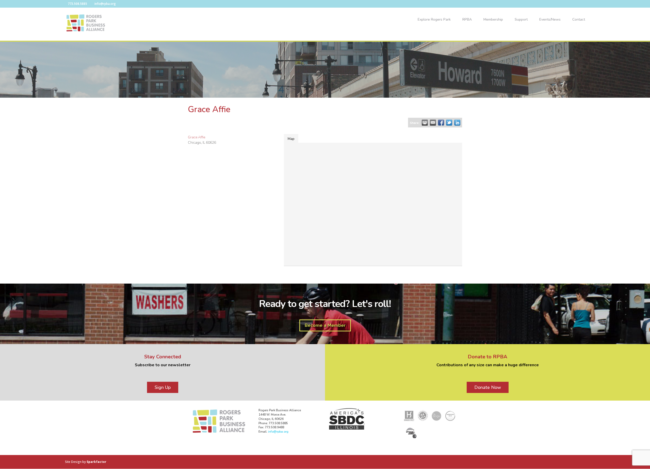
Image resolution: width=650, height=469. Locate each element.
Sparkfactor (96, 462)
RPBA (467, 20)
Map (291, 138)
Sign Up (163, 387)
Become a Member (325, 325)
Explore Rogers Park (434, 20)
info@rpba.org (278, 432)
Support (521, 20)
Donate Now (487, 387)
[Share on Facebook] (441, 123)
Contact (578, 20)
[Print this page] (425, 123)
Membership (493, 20)
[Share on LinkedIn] (457, 123)
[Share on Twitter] (449, 123)
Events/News (550, 20)
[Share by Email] (433, 123)
